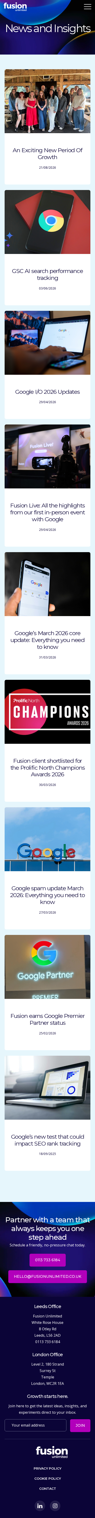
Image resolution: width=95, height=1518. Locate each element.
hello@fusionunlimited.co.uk (47, 1276)
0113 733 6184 (47, 1260)
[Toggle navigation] (87, 6)
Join (80, 1425)
